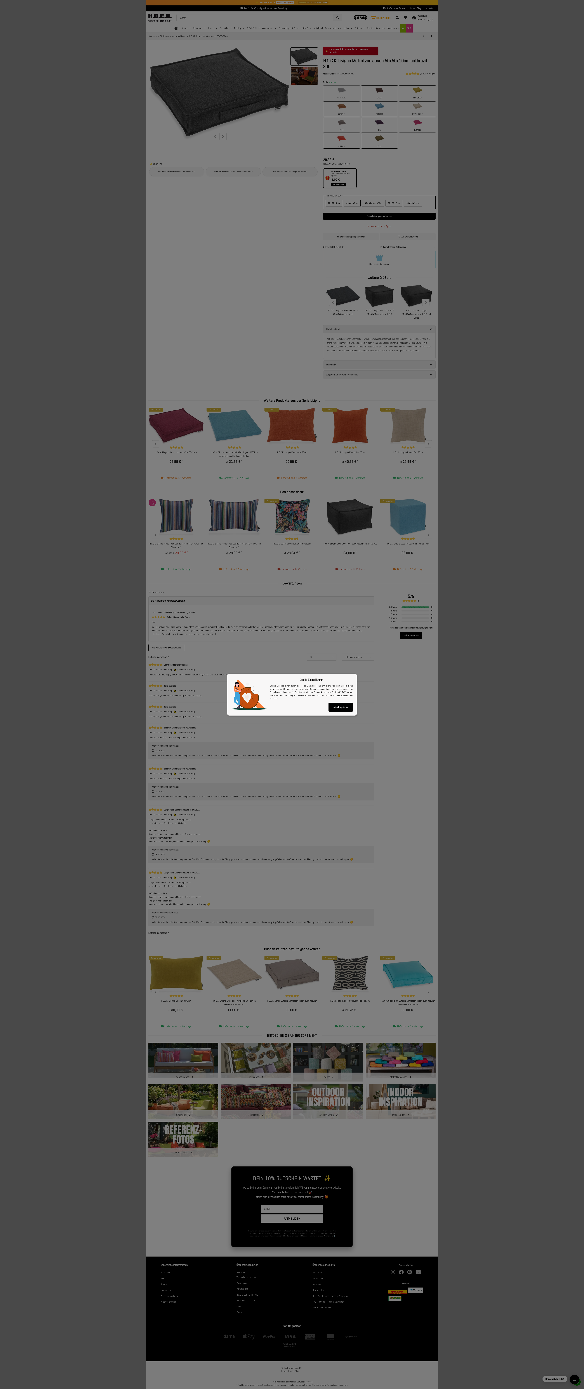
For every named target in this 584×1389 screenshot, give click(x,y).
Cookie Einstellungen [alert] (311, 680)
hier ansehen (343, 695)
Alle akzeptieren (341, 707)
